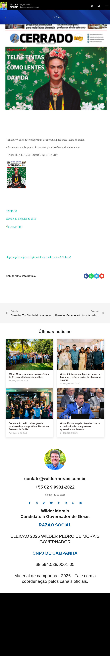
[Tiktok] (44, 502)
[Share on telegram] (96, 276)
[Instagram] (36, 502)
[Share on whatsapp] (91, 276)
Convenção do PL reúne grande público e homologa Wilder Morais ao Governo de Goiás (29, 426)
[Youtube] (51, 502)
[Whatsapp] (73, 502)
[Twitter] (58, 502)
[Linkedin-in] (66, 502)
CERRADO (11, 211)
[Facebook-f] (29, 502)
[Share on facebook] (86, 276)
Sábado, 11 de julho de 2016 (21, 218)
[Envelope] (80, 502)
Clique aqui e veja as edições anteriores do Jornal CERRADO (38, 257)
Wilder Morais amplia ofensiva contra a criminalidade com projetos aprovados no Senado (80, 426)
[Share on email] (101, 276)
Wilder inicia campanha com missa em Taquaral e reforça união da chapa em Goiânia (80, 377)
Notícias (56, 17)
